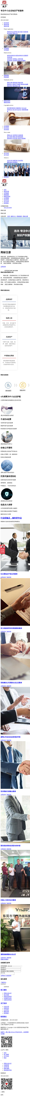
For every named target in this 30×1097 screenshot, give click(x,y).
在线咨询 (8, 975)
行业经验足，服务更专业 (11, 518)
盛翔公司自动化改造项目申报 (10, 737)
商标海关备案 (24, 84)
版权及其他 (7, 100)
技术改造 (9, 33)
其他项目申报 (8, 1070)
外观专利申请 (19, 55)
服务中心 (13, 216)
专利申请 (15, 135)
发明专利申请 (11, 55)
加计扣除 (20, 31)
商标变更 (20, 82)
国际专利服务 (22, 60)
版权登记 (18, 108)
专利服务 (6, 48)
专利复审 (15, 60)
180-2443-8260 (8, 207)
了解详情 (8, 577)
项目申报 (6, 24)
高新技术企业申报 (12, 31)
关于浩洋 (6, 153)
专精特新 (25, 31)
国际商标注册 (16, 86)
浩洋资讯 (6, 127)
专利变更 (9, 59)
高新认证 (9, 135)
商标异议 (9, 86)
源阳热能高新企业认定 (8, 954)
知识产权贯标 (22, 138)
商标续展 (15, 82)
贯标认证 (15, 33)
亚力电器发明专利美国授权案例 (11, 628)
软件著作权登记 (11, 108)
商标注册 (9, 82)
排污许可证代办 (16, 109)
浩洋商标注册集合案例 (8, 791)
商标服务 (6, 75)
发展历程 (15, 160)
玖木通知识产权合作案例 (9, 574)
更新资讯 (9, 138)
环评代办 (9, 109)
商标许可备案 (16, 84)
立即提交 (3, 975)
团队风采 (9, 162)
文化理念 (20, 160)
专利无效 (20, 59)
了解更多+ (3, 982)
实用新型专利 (8, 998)
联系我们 (15, 162)
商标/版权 (6, 1068)
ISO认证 (24, 108)
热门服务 (4, 990)
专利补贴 (9, 60)
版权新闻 (20, 136)
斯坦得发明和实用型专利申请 (10, 845)
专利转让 (15, 59)
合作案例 (6, 126)
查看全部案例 (4, 959)
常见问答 (15, 138)
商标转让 (9, 84)
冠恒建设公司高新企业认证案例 (11, 682)
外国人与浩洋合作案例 (8, 900)
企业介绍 (9, 160)
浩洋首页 (6, 23)
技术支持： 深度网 (22, 1032)
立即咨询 (3, 266)
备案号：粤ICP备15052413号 (9, 1032)
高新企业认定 (8, 993)
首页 (5, 189)
